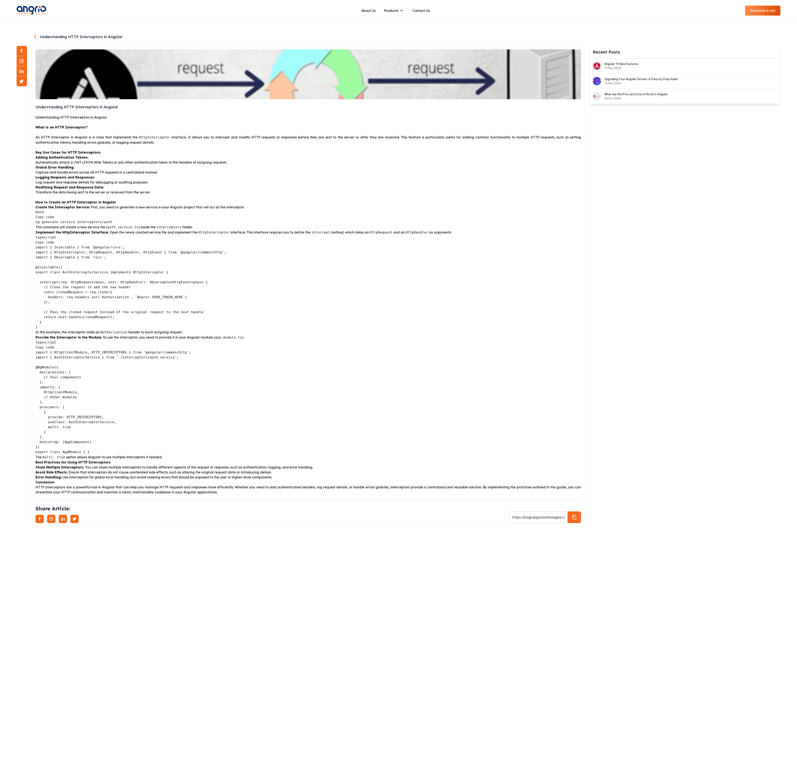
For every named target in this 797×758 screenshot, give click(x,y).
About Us (368, 11)
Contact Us (421, 11)
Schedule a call (762, 11)
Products (391, 11)
